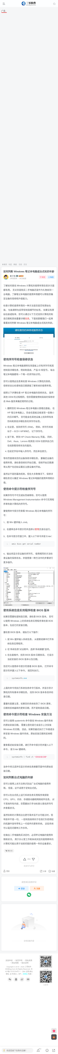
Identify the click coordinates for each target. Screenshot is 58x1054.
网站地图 (15, 962)
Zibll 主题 (25, 971)
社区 (10, 264)
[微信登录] (29, 895)
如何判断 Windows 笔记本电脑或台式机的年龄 (28, 271)
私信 (52, 277)
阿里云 (14, 974)
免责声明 (18, 960)
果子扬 (13, 276)
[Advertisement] (29, 137)
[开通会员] (54, 1037)
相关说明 (24, 962)
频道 (15, 264)
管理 (37, 529)
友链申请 (9, 960)
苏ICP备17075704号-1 (19, 970)
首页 (5, 264)
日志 (20, 264)
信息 (27, 318)
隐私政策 (28, 960)
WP (19, 974)
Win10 (10, 851)
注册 (38, 888)
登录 (23, 888)
